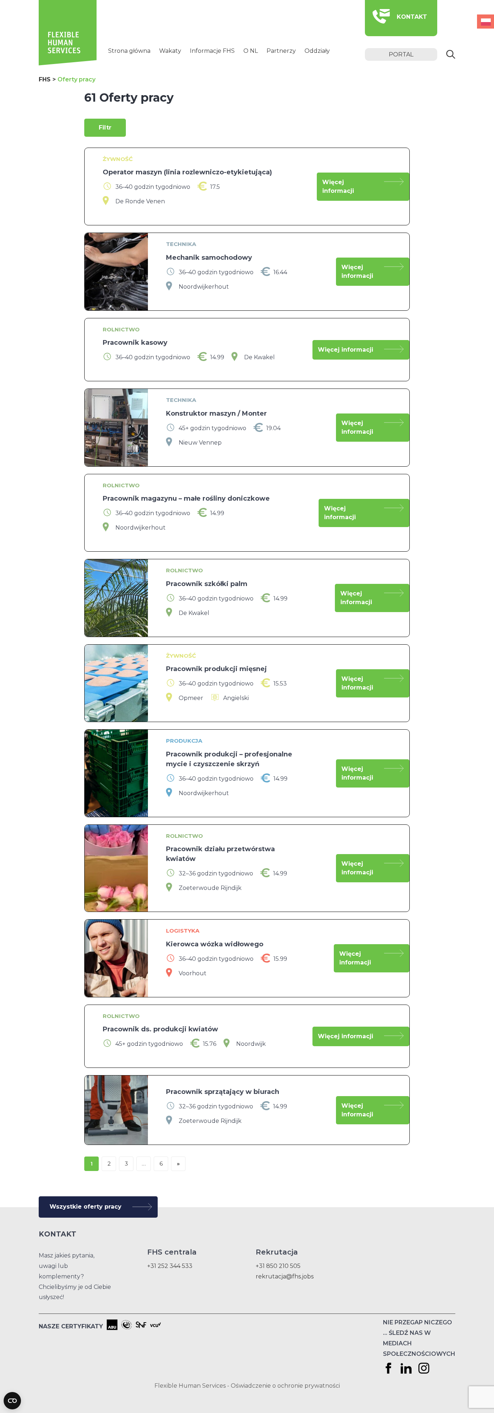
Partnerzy (281, 50)
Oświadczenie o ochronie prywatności (285, 1385)
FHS (45, 79)
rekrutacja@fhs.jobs (285, 1276)
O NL (250, 50)
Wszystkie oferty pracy (86, 1206)
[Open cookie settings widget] (12, 1400)
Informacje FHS (212, 50)
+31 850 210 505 (278, 1266)
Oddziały (317, 50)
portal (401, 54)
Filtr (105, 127)
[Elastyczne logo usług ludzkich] (68, 63)
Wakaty (170, 50)
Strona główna (129, 50)
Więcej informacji (338, 186)
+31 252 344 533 (169, 1266)
